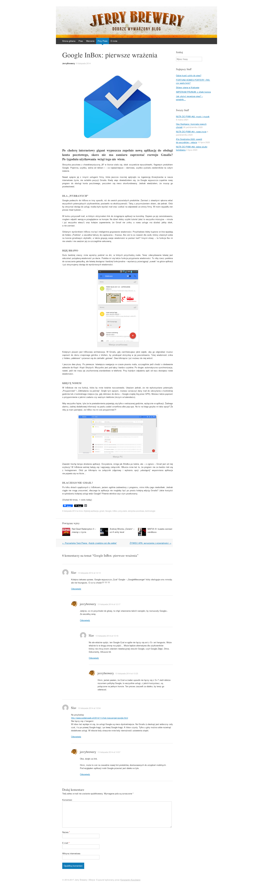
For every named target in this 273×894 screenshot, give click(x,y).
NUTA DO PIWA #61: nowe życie (191, 131)
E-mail (66, 842)
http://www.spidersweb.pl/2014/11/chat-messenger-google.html (99, 717)
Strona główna (68, 40)
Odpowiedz (76, 588)
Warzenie (90, 40)
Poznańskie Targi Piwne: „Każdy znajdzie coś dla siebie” (89, 543)
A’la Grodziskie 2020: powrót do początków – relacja (189, 141)
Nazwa (66, 832)
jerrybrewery (88, 604)
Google (108, 511)
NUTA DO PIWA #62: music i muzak (192, 116)
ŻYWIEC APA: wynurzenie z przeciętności (150, 543)
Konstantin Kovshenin (130, 879)
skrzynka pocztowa (136, 511)
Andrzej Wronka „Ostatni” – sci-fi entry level (122, 530)
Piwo (81, 40)
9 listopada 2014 (83, 63)
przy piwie (122, 511)
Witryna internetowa (71, 853)
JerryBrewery (68, 63)
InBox (114, 511)
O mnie (114, 40)
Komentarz (67, 799)
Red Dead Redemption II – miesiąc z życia (84, 530)
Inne (81, 511)
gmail (102, 511)
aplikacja (95, 511)
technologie (150, 511)
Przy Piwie (102, 40)
